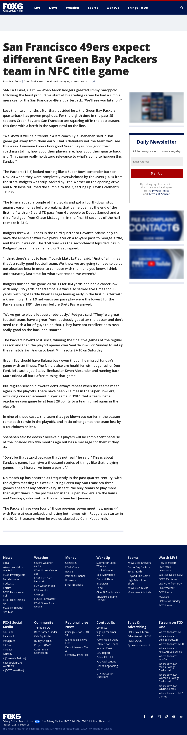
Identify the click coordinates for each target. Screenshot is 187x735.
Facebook (9, 636)
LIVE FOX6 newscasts (165, 568)
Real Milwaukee (105, 574)
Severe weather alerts (43, 564)
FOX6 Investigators (14, 574)
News (7, 557)
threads (166, 717)
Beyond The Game (139, 576)
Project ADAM (42, 645)
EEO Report (103, 652)
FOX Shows (165, 605)
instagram (159, 717)
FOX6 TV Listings (169, 579)
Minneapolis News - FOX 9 (77, 641)
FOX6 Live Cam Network (43, 579)
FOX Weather (42, 590)
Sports (133, 557)
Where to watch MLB (171, 644)
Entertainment (11, 579)
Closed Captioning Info (107, 667)
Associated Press (12, 81)
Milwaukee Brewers (139, 562)
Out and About (105, 579)
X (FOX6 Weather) (13, 670)
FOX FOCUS (135, 640)
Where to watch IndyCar (168, 657)
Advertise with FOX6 (139, 636)
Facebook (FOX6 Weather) (12, 664)
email (181, 717)
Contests (101, 627)
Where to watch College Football (168, 638)
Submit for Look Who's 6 (106, 564)
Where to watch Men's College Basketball (168, 667)
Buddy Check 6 (43, 640)
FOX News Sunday (169, 601)
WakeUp (103, 557)
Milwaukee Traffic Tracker (106, 598)
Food (99, 588)
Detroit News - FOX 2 (76, 649)
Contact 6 (71, 562)
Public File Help (105, 657)
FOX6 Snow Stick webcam (44, 604)
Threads (8, 649)
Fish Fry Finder (42, 636)
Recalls (69, 571)
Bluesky (7, 654)
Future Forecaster (44, 599)
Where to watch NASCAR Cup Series (170, 650)
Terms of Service (159, 194)
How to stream (168, 562)
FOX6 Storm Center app (45, 572)
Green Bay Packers (33, 81)
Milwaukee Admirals (139, 592)
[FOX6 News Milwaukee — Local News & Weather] (15, 7)
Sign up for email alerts (106, 633)
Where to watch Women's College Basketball (169, 678)
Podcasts (8, 583)
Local (6, 562)
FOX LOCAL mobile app (14, 601)
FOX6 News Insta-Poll (13, 594)
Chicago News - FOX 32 (77, 633)
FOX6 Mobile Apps (107, 639)
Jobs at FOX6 (104, 648)
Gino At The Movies (108, 592)
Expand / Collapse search (182, 7)
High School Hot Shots (137, 581)
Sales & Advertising (137, 624)
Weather (41, 557)
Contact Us (105, 622)
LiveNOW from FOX (170, 583)
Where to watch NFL (171, 632)
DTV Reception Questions (105, 675)
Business (70, 580)
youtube (174, 717)
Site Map (8, 612)
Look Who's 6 (104, 570)
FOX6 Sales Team (138, 632)
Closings (39, 594)
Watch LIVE (168, 557)
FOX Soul (164, 596)
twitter (152, 717)
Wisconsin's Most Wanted (13, 568)
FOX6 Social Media (12, 624)
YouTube (8, 632)
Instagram (9, 640)
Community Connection (41, 651)
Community (43, 622)
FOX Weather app (44, 585)
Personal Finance (75, 576)
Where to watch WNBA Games (168, 687)
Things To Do (42, 627)
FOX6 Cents (72, 567)
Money (70, 557)
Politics (7, 588)
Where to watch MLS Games (171, 694)
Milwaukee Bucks (138, 588)
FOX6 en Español (13, 607)
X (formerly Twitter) (14, 658)
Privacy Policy (160, 190)
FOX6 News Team (107, 644)
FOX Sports (165, 592)
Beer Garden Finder (45, 632)
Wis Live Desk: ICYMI (171, 574)
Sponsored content (139, 645)
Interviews (102, 583)
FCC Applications (106, 661)
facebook (145, 717)
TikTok (7, 645)
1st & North (135, 571)
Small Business (74, 584)
